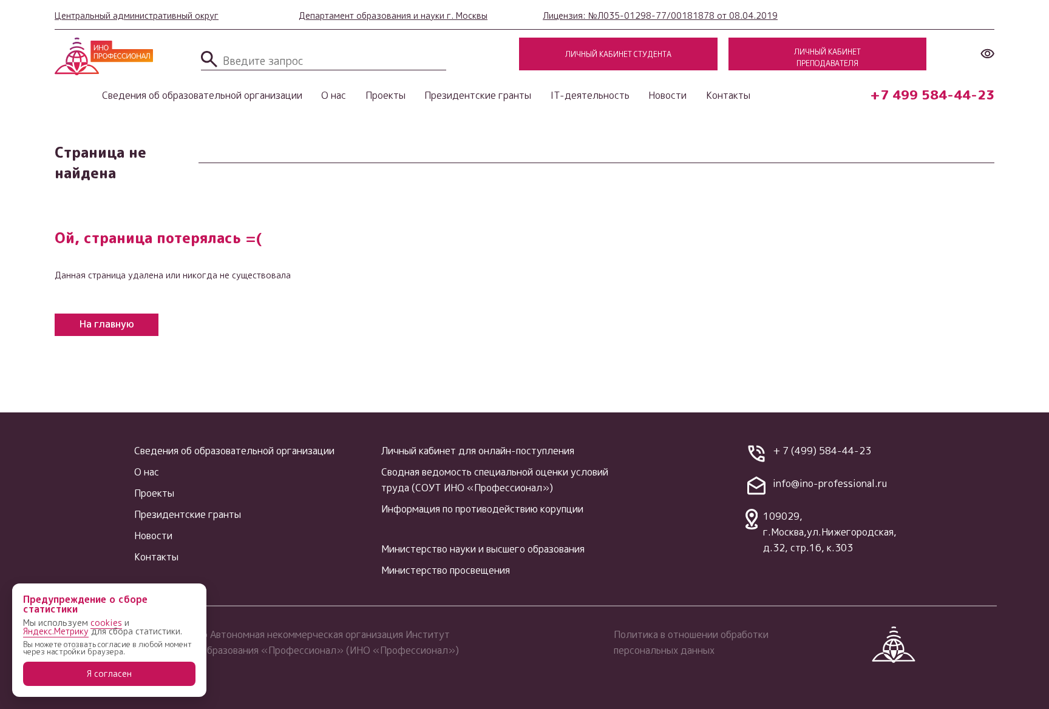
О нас (333, 95)
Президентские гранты (477, 95)
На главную (107, 324)
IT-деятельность (590, 95)
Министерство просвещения (445, 570)
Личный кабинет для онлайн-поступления (477, 450)
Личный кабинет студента (618, 54)
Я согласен (109, 673)
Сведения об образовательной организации (202, 95)
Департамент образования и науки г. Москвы (393, 16)
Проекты (385, 95)
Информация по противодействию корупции (482, 509)
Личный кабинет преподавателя (827, 57)
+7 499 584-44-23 (932, 95)
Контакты (728, 95)
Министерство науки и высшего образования (483, 549)
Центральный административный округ (137, 16)
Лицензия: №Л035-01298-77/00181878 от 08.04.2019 (660, 16)
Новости (667, 95)
